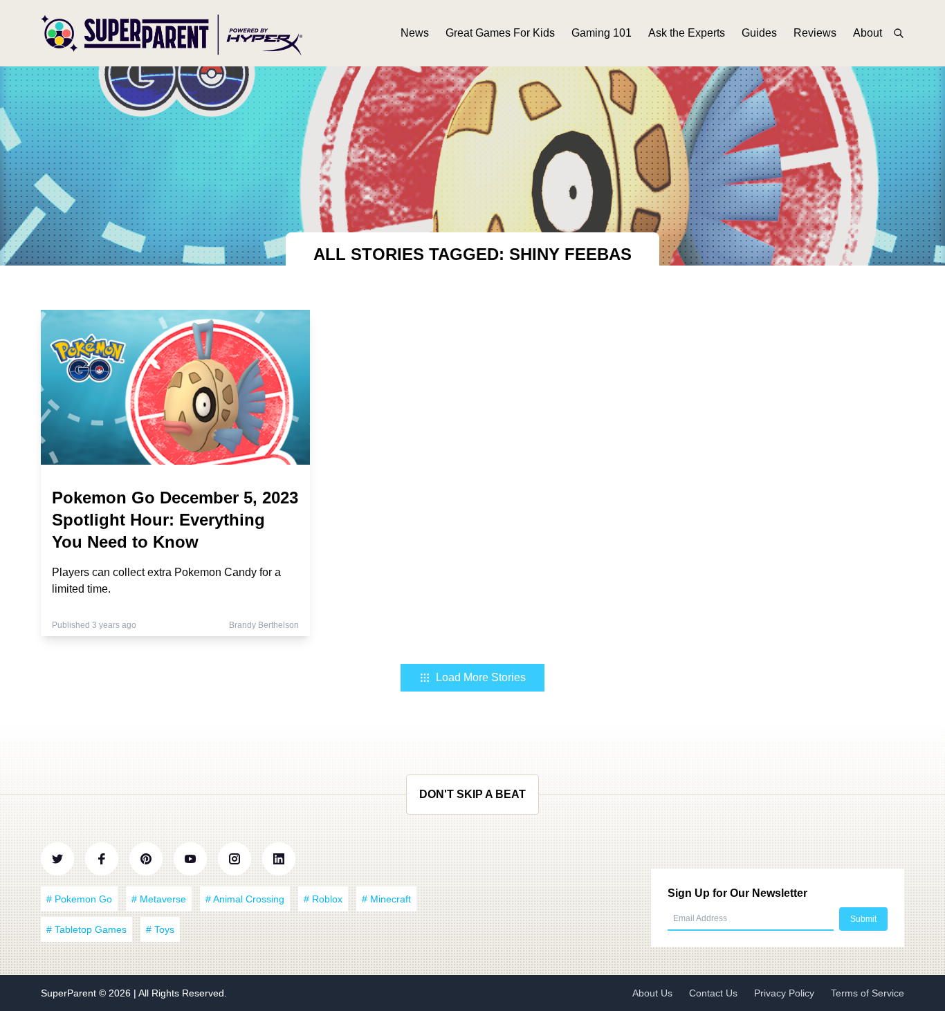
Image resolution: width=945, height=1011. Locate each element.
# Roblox (323, 899)
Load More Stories (481, 677)
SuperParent (70, 993)
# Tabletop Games (86, 929)
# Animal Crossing (244, 899)
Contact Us (713, 993)
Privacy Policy (784, 993)
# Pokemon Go (79, 899)
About (867, 33)
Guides (759, 33)
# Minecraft (386, 899)
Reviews (814, 33)
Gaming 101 (601, 33)
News (415, 33)
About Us (652, 993)
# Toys (160, 929)
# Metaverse (158, 899)
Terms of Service (867, 993)
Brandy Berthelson (264, 625)
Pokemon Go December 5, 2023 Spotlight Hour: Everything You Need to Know (175, 519)
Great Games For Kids (500, 33)
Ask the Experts (686, 33)
